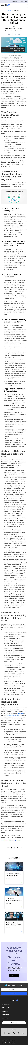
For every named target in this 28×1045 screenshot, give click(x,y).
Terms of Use (12, 1042)
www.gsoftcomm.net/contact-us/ (10, 840)
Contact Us (14, 975)
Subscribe (14, 993)
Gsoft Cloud (20, 713)
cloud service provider (13, 715)
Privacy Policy (5, 1042)
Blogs (9, 10)
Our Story (14, 1)
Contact (21, 1)
